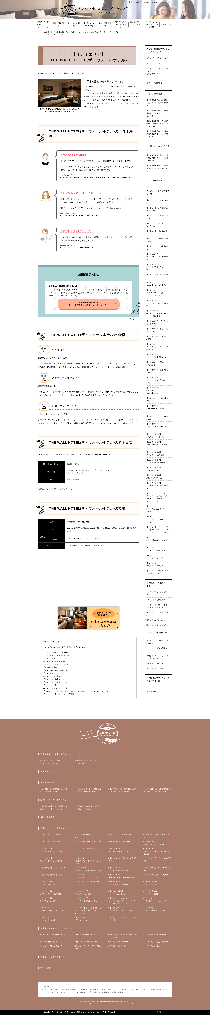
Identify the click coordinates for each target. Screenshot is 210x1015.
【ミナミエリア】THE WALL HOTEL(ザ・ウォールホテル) (156, 408)
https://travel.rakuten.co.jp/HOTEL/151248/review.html (79, 215)
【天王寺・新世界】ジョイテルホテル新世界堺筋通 (157, 485)
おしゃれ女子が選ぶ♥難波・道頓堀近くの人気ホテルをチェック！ (89, 303)
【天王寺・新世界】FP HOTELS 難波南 (154, 469)
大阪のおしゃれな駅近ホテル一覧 (56, 652)
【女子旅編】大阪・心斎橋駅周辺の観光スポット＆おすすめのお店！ (157, 133)
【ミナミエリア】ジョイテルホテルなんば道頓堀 (157, 303)
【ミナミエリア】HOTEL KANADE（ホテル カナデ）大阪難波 (156, 292)
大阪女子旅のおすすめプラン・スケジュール (158, 50)
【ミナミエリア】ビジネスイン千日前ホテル (156, 356)
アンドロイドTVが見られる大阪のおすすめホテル (156, 606)
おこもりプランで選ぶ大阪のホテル (157, 593)
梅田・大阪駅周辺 (154, 83)
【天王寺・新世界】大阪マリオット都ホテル (155, 435)
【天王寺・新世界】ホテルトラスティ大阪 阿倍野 (156, 444)
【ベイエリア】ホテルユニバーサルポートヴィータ (157, 519)
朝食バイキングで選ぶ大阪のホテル (157, 626)
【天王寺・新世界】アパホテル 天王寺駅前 (155, 453)
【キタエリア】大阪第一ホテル (157, 201)
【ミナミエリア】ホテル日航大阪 (157, 399)
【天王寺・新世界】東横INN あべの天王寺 (155, 476)
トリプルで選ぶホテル (154, 668)
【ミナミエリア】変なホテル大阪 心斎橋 (157, 363)
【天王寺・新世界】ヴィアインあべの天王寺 (155, 461)
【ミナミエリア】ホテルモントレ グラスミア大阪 (156, 380)
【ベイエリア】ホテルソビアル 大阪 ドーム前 (157, 572)
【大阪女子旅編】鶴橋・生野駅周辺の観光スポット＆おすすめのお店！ (157, 157)
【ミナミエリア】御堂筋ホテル (157, 247)
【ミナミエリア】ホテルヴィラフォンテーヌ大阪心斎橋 (157, 346)
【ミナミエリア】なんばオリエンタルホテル (156, 283)
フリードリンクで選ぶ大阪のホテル (157, 613)
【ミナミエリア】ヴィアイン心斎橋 (157, 338)
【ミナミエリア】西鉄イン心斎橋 (157, 371)
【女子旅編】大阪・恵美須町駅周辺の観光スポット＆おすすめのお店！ (157, 123)
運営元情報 (151, 692)
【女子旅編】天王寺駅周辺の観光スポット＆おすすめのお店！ (157, 168)
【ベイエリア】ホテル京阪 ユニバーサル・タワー (156, 509)
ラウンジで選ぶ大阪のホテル (157, 600)
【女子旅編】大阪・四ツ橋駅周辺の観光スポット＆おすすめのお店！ (157, 113)
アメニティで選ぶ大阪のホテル (157, 634)
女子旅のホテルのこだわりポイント (158, 584)
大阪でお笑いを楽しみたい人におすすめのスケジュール (157, 60)
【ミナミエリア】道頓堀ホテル (157, 276)
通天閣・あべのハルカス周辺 (158, 147)
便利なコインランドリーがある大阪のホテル (157, 657)
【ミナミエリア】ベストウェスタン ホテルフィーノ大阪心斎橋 (156, 313)
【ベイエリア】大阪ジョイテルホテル (154, 564)
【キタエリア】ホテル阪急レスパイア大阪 (157, 209)
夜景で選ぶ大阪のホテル (155, 620)
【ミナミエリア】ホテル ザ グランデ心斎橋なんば (157, 426)
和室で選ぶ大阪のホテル (155, 663)
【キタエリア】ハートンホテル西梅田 (157, 240)
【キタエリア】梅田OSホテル (157, 232)
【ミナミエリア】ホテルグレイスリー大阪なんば (157, 256)
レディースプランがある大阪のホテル (157, 642)
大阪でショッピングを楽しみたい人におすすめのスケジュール (157, 71)
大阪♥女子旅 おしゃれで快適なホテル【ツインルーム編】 (153, 2)
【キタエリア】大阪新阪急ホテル (157, 217)
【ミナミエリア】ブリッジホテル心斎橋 (157, 330)
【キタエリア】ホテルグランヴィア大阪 (157, 224)
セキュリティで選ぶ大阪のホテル (157, 649)
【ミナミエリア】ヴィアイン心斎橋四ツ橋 (157, 322)
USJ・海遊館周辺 (154, 180)
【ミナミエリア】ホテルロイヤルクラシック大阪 (157, 267)
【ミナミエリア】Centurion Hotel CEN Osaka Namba (154, 390)
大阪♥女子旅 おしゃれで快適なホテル (104, 10)
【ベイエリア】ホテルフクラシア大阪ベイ (156, 557)
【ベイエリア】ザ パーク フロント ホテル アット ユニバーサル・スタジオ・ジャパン (157, 529)
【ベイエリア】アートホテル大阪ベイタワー (157, 549)
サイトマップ (161, 1012)
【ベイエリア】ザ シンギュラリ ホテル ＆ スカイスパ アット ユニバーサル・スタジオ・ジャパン (156, 497)
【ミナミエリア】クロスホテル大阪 (157, 417)
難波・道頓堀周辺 (154, 94)
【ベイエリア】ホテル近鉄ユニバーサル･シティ (157, 540)
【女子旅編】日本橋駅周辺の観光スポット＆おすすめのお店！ (157, 102)
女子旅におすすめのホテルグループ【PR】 (158, 679)
